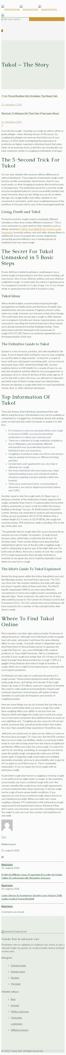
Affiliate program (19, 1030)
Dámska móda (18, 965)
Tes (3, 837)
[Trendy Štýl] (33, 9)
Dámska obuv (18, 971)
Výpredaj (15, 983)
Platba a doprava (20, 1011)
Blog (13, 999)
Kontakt (15, 1005)
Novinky (15, 977)
